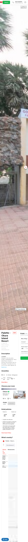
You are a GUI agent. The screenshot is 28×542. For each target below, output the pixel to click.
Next (25, 167)
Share (24, 7)
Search (6, 2)
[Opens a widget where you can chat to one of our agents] (5, 539)
